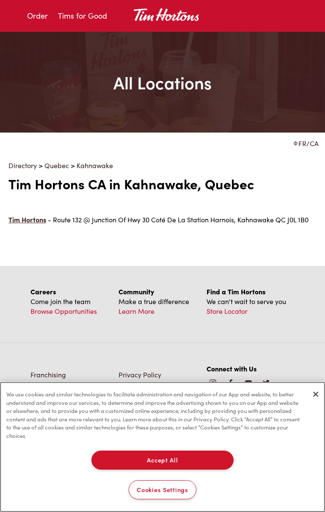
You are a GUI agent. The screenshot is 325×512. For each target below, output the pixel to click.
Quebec (56, 165)
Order (37, 16)
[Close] (315, 394)
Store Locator (227, 311)
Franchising (48, 374)
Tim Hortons (27, 220)
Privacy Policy (139, 374)
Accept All (162, 460)
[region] (162, 447)
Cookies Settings (162, 489)
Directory (22, 165)
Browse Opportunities (63, 311)
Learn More (136, 311)
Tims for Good (82, 16)
